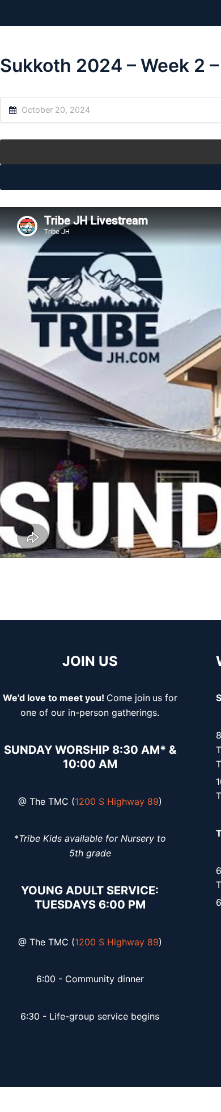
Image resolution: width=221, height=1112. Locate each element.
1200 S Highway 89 (117, 801)
